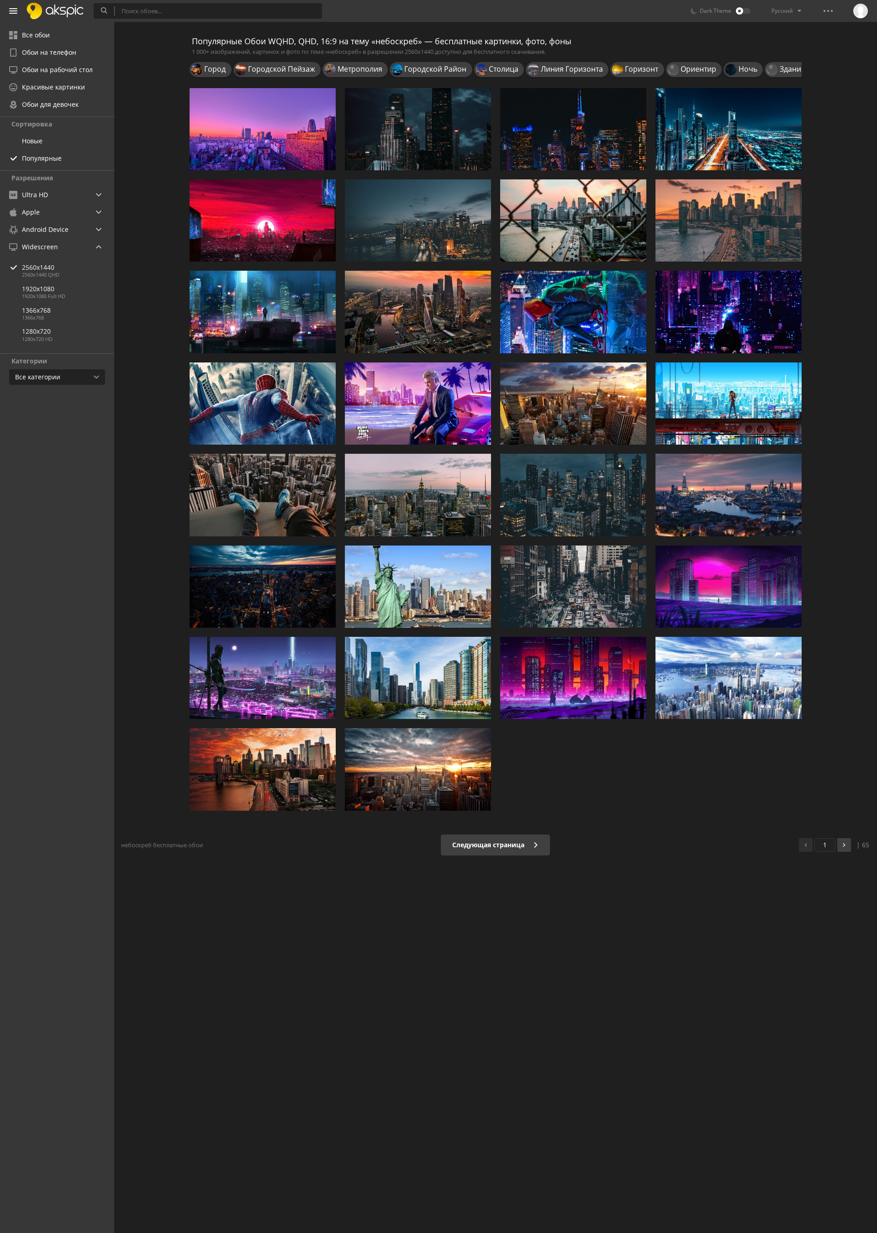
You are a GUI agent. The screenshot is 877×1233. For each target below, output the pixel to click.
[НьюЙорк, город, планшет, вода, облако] (728, 678)
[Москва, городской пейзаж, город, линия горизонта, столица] (418, 312)
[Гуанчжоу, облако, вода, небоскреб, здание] (418, 129)
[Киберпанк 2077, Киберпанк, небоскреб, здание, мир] (263, 312)
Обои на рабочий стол (57, 69)
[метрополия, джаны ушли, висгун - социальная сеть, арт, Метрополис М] (728, 312)
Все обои (36, 35)
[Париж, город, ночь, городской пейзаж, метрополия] (573, 129)
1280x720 (36, 331)
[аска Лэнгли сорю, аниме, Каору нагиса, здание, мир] (728, 403)
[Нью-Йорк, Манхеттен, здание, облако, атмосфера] (418, 769)
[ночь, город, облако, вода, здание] (418, 220)
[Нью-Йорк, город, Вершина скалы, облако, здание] (418, 495)
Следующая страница (489, 844)
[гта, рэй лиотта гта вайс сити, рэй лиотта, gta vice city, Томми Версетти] (418, 403)
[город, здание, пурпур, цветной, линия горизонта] (263, 129)
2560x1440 (38, 267)
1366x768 (36, 310)
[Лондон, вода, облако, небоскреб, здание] (728, 495)
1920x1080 (38, 288)
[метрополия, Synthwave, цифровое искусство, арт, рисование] (728, 587)
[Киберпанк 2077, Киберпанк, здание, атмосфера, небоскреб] (263, 220)
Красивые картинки (53, 87)
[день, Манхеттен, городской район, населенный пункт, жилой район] (573, 587)
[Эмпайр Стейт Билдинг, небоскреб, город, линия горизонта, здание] (573, 403)
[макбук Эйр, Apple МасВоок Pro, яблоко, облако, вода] (263, 587)
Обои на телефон (49, 52)
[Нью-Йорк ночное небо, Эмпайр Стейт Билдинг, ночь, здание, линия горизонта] (573, 495)
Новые (32, 140)
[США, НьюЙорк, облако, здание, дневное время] (573, 220)
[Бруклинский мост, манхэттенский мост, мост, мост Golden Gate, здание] (728, 220)
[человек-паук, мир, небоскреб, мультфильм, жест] (263, 403)
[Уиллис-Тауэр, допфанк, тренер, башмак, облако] (263, 495)
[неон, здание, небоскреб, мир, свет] (263, 678)
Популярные (42, 158)
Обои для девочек (50, 104)
